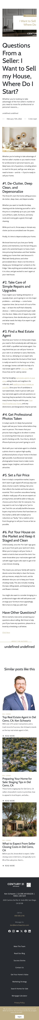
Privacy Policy (19, 1003)
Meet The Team (19, 946)
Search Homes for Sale (19, 989)
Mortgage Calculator (19, 996)
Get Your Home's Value (19, 974)
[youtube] (17, 931)
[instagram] (13, 931)
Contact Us (19, 967)
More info (25, 1012)
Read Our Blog (19, 953)
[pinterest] (25, 931)
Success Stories (19, 960)
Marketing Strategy (19, 982)
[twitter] (21, 931)
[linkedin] (29, 931)
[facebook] (9, 931)
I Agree (20, 1016)
